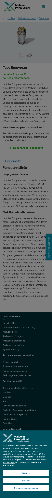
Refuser (26, 480)
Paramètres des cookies (26, 488)
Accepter (26, 473)
